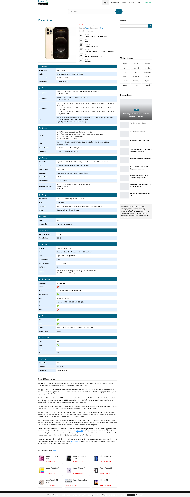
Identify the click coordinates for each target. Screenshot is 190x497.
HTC (125, 68)
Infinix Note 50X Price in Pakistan (140, 158)
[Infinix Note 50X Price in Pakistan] (124, 160)
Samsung (136, 81)
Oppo (147, 76)
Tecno (125, 85)
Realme (125, 81)
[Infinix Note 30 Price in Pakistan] (124, 143)
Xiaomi (147, 85)
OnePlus (136, 76)
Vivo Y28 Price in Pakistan (138, 123)
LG (136, 72)
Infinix (147, 68)
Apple (55, 450)
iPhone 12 (79, 431)
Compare (131, 2)
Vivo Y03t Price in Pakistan (138, 132)
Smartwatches (115, 2)
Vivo (136, 85)
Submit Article (147, 2)
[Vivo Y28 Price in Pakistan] (124, 125)
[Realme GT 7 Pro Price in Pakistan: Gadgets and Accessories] (124, 169)
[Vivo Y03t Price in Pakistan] (124, 134)
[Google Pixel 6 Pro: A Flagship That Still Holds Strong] (124, 186)
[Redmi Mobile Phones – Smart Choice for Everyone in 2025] (124, 178)
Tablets (124, 2)
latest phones (75, 441)
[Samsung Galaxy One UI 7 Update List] (124, 195)
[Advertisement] (136, 42)
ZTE (125, 89)
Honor (147, 64)
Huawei (136, 68)
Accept (131, 495)
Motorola (147, 72)
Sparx (147, 81)
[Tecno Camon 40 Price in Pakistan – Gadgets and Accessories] (124, 151)
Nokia (125, 76)
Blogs (138, 2)
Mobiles (106, 2)
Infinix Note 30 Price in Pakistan (140, 140)
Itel (125, 72)
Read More (139, 495)
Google (136, 64)
